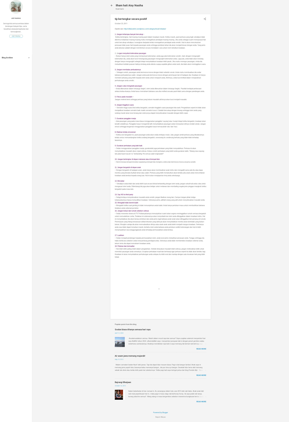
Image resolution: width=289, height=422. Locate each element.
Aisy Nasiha (16, 18)
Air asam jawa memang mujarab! (130, 356)
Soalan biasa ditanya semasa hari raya (132, 329)
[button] (205, 19)
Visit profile (16, 36)
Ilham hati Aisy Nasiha (129, 5)
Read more (201, 349)
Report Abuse (160, 417)
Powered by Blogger (160, 412)
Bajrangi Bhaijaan (123, 382)
